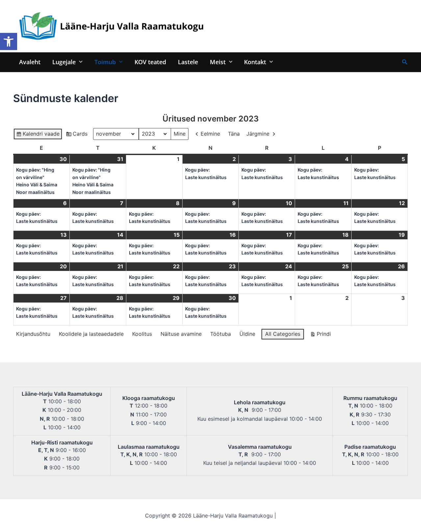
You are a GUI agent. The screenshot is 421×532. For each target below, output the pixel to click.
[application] (79, 62)
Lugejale (64, 62)
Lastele (188, 62)
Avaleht (29, 62)
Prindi (320, 335)
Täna (234, 133)
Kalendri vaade (38, 135)
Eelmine (210, 133)
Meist (218, 62)
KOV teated (150, 62)
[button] (8, 41)
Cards (76, 135)
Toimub (105, 62)
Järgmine (257, 133)
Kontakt (255, 62)
